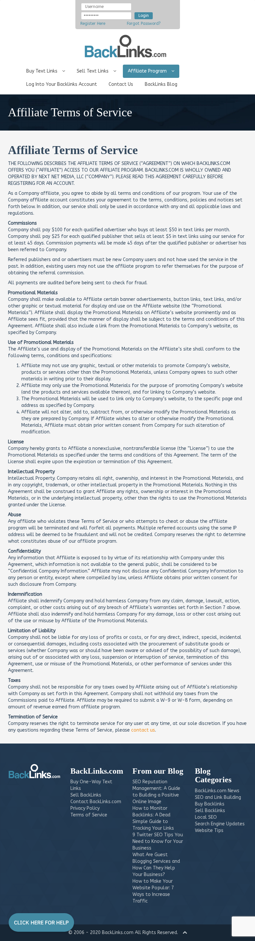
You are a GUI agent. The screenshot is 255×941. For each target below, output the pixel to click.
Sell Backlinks (210, 810)
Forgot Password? (144, 23)
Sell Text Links (93, 71)
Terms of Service (88, 815)
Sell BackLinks (85, 795)
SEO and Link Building (218, 797)
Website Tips (209, 830)
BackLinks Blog (161, 84)
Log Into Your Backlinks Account (61, 84)
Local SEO (206, 817)
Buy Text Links (42, 71)
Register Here (92, 23)
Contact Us (121, 84)
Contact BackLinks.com (95, 801)
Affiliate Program (148, 71)
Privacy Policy (85, 808)
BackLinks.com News (217, 791)
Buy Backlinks (209, 804)
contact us (143, 730)
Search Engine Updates (220, 824)
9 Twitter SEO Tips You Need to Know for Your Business (157, 841)
